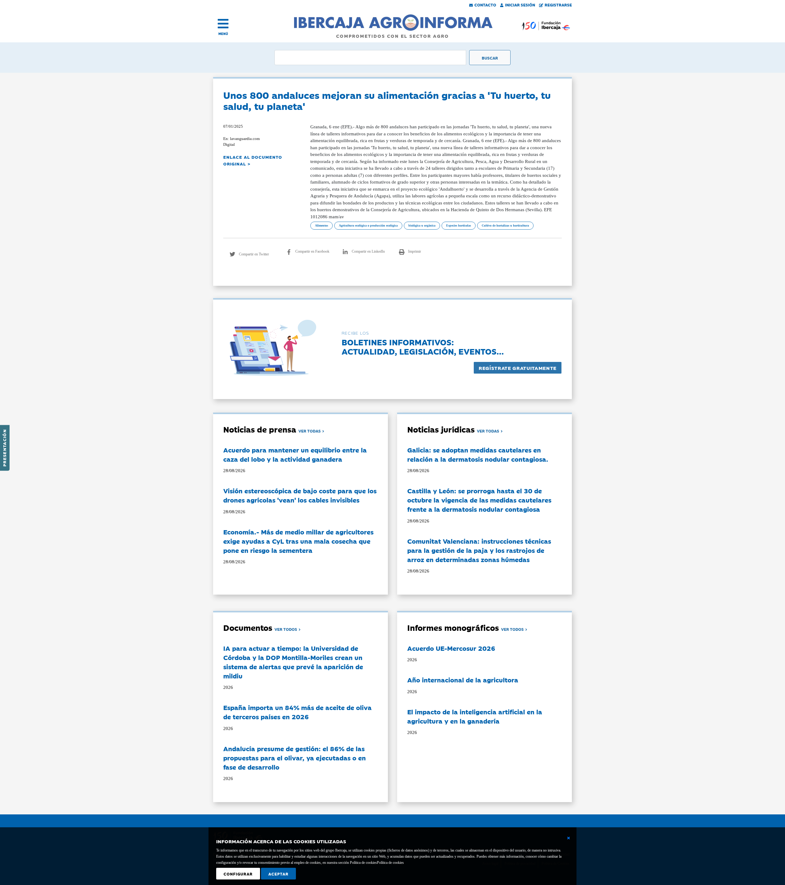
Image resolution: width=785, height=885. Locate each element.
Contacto (485, 4)
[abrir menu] (223, 23)
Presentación (4, 448)
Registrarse (558, 4)
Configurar (238, 873)
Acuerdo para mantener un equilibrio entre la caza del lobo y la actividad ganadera (295, 454)
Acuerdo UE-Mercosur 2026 (451, 648)
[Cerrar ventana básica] (568, 838)
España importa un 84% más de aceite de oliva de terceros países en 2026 (297, 712)
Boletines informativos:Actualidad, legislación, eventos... (423, 346)
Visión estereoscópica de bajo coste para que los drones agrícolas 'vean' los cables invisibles (300, 495)
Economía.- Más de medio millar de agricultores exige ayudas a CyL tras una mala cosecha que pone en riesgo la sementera (298, 541)
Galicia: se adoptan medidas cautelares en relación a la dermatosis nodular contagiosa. (477, 454)
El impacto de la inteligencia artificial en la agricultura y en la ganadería (474, 716)
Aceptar (278, 873)
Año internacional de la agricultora (462, 679)
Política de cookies (390, 862)
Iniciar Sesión (520, 4)
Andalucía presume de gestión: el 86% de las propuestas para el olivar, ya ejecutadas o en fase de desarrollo (294, 757)
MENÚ (223, 33)
